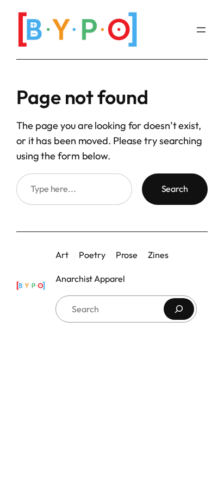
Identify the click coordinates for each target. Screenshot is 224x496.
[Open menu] (201, 29)
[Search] (179, 309)
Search (174, 188)
